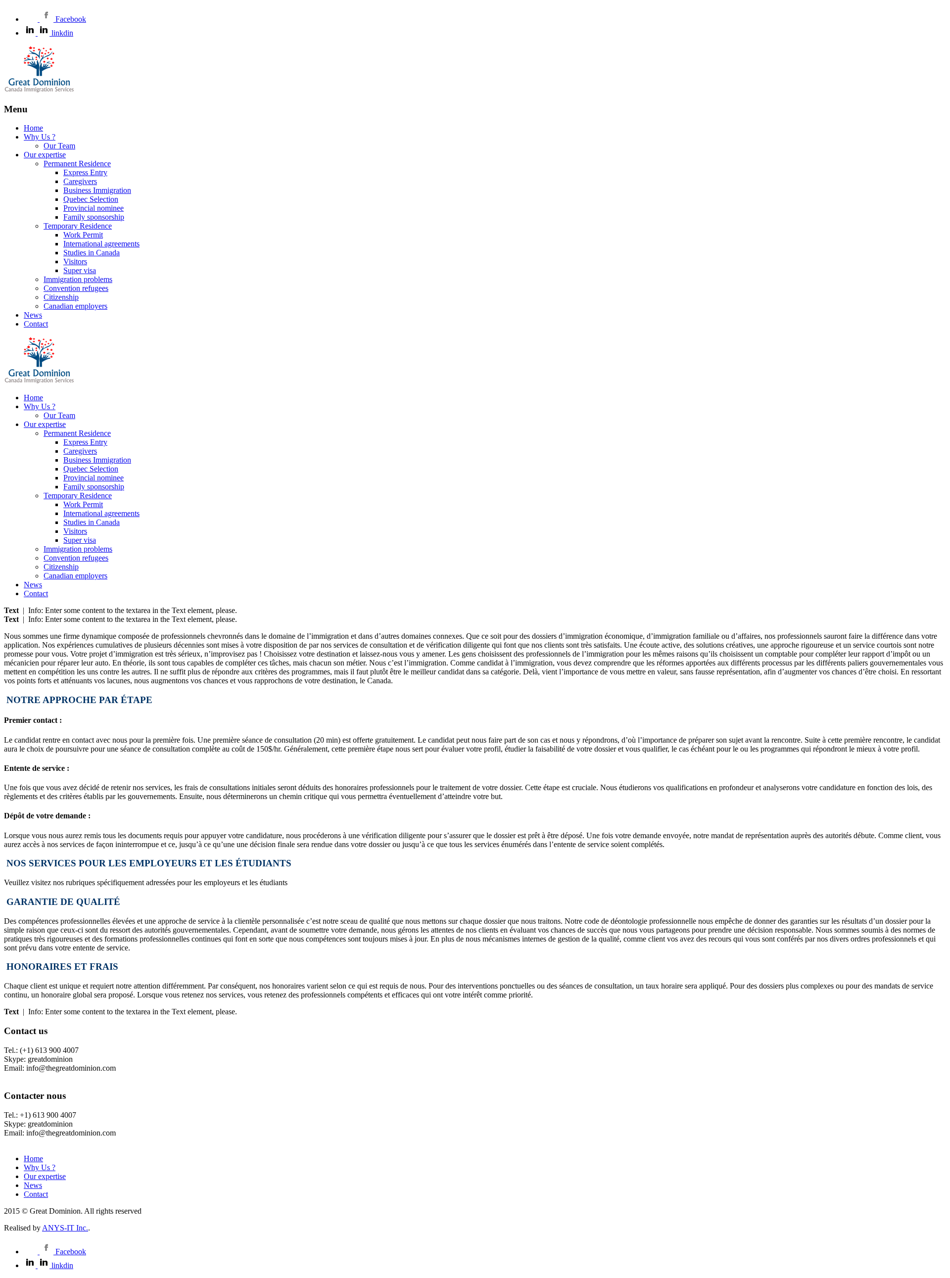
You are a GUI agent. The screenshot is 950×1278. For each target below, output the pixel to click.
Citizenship (61, 297)
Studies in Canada (91, 252)
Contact (36, 324)
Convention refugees (76, 288)
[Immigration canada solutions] (39, 90)
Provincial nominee (93, 208)
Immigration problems (78, 279)
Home (33, 128)
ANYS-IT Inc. (65, 1228)
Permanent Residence (77, 163)
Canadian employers (75, 306)
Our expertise (45, 154)
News (33, 315)
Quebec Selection (90, 199)
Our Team (59, 146)
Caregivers (80, 181)
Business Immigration (97, 190)
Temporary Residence (78, 226)
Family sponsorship (93, 217)
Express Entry (85, 172)
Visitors (75, 261)
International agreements (101, 243)
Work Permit (83, 235)
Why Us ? (39, 137)
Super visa (79, 270)
